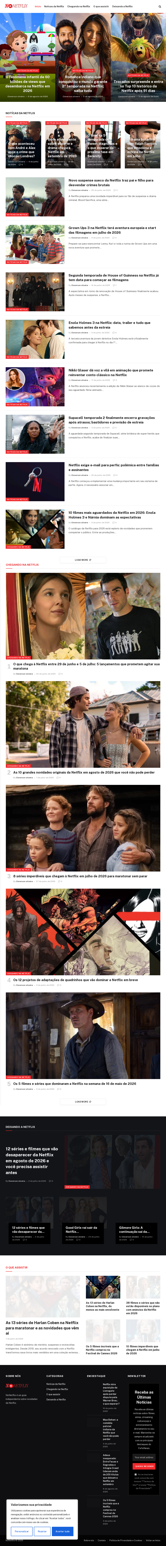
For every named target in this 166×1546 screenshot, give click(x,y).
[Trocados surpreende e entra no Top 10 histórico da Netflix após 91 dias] (138, 57)
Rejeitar (42, 1531)
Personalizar (22, 1531)
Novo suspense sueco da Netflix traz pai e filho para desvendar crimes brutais (111, 182)
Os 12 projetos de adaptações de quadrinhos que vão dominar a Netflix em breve (75, 980)
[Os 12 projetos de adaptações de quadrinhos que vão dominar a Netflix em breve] (83, 932)
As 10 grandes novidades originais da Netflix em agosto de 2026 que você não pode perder (84, 772)
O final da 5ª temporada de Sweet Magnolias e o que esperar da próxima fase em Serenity (102, 146)
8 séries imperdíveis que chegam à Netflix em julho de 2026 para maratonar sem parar (80, 876)
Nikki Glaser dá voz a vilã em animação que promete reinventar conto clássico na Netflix (111, 372)
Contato (102, 1540)
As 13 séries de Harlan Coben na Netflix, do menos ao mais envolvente (102, 1306)
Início (38, 6)
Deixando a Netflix (122, 6)
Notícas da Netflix (54, 6)
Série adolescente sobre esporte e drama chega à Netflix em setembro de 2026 (62, 148)
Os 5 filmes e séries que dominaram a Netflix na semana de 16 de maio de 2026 (74, 1084)
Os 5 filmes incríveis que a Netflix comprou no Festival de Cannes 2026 (102, 1350)
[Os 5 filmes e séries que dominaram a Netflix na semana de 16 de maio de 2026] (83, 1035)
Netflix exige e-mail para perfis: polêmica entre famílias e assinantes (114, 467)
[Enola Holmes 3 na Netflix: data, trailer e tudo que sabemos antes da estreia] (35, 339)
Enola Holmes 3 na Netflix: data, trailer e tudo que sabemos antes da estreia (109, 325)
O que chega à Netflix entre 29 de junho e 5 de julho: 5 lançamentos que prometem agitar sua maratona (86, 666)
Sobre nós (89, 1540)
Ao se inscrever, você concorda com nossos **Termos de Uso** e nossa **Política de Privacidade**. (144, 1481)
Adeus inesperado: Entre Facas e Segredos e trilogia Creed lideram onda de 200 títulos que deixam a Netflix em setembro (111, 1470)
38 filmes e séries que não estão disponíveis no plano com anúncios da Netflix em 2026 (143, 1308)
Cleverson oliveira (15, 96)
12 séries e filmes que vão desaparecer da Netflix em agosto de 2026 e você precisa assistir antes (32, 1160)
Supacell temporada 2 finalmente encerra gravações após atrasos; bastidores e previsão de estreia (112, 420)
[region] (42, 1519)
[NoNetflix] (16, 6)
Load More (81, 560)
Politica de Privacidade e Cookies (125, 1540)
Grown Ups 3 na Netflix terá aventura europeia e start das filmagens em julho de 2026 (112, 230)
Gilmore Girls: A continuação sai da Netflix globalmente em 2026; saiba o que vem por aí (135, 1230)
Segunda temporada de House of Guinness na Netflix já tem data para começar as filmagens (114, 277)
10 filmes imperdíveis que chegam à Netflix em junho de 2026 (143, 1350)
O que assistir (101, 6)
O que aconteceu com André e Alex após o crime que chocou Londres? (22, 150)
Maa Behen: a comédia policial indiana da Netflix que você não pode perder (111, 1429)
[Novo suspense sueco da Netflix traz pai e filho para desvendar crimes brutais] (35, 196)
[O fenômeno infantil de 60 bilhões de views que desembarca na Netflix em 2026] (27, 57)
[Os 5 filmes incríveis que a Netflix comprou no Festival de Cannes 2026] (103, 1330)
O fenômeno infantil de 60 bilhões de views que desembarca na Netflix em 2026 (27, 84)
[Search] (159, 6)
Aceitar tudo (63, 1531)
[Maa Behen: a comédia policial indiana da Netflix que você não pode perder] (93, 1422)
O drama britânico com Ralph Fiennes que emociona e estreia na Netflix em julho (142, 148)
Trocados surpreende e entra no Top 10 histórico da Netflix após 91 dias (138, 86)
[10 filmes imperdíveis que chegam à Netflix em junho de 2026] (143, 1330)
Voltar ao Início (153, 1540)
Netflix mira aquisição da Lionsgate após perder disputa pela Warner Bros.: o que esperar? (111, 1394)
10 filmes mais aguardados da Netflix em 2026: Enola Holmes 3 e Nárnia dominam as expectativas (112, 515)
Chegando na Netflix (78, 6)
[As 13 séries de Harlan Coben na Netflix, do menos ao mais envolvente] (103, 1287)
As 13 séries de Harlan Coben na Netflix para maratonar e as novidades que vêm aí (42, 1327)
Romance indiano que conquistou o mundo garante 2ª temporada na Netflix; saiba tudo (83, 84)
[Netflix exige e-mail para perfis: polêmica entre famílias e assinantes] (35, 481)
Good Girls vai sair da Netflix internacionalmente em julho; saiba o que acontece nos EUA (81, 1230)
